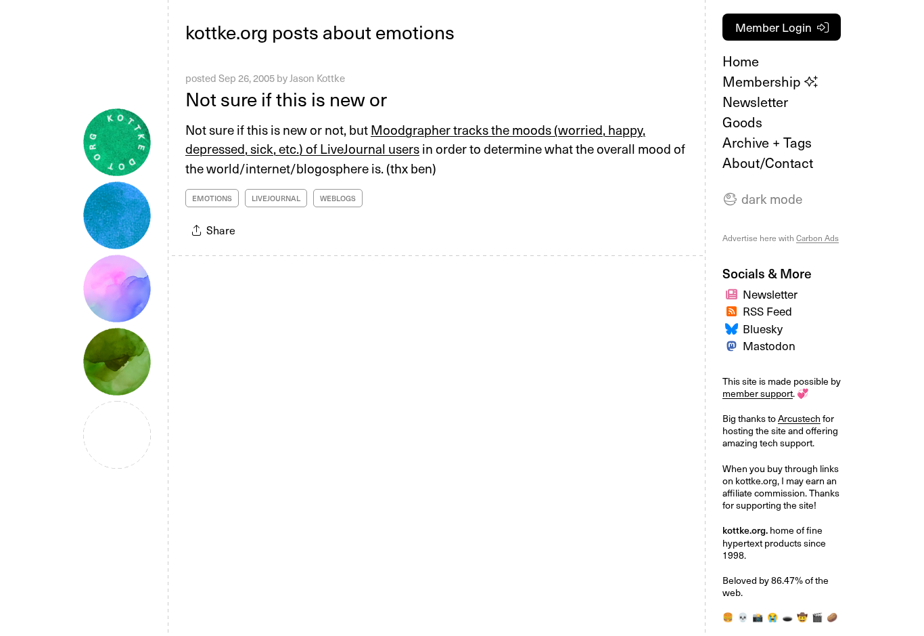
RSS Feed (767, 311)
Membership (763, 81)
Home (740, 61)
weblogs (338, 198)
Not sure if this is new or (286, 98)
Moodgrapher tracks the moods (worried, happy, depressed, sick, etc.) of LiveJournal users (415, 139)
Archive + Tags (767, 142)
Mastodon (769, 345)
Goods (742, 122)
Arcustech (799, 418)
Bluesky (763, 328)
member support (757, 393)
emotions (212, 198)
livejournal (276, 198)
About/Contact (767, 162)
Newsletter (755, 101)
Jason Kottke (317, 77)
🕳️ (787, 616)
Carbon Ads (817, 238)
